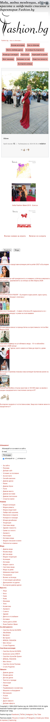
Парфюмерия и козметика (13, 688)
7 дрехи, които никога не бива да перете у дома (27, 348)
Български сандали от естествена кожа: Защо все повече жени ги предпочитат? (25, 405)
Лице (5, 590)
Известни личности (40, 59)
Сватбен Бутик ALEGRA (12, 630)
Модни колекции (9, 504)
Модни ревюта (8, 507)
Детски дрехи (8, 677)
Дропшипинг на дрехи (11, 582)
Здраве (5, 614)
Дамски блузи (8, 486)
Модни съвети (8, 564)
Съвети (6, 611)
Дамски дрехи (8, 481)
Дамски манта (8, 491)
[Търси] (42, 3)
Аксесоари (25, 54)
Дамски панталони (10, 496)
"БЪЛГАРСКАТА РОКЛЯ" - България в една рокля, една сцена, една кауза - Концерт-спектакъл (23, 296)
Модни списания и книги (12, 540)
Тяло (5, 603)
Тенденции (7, 522)
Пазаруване (7, 575)
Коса (5, 593)
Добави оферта (9, 703)
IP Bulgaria (31, 718)
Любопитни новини (10, 543)
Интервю (6, 562)
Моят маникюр (8, 59)
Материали (7, 693)
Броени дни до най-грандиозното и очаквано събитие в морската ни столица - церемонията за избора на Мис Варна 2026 (25, 279)
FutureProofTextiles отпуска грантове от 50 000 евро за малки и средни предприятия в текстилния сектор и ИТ (23, 389)
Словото (22, 718)
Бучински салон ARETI (11, 654)
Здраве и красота (9, 528)
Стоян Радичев (9, 645)
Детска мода (7, 554)
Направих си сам (23, 59)
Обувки (5, 685)
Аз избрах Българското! (35, 50)
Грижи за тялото (9, 530)
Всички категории (17, 45)
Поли (5, 488)
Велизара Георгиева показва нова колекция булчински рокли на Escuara (24, 373)
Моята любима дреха (14, 50)
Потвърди (7, 455)
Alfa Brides (7, 632)
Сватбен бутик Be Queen (12, 656)
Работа (6, 698)
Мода (17, 250)
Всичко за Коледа (9, 577)
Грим (5, 596)
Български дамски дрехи (12, 585)
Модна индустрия (9, 510)
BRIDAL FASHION (9, 640)
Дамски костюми (9, 493)
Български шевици (25, 64)
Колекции (6, 559)
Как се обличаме (15, 40)
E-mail (4, 451)
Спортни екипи (8, 499)
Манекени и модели (10, 515)
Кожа (5, 598)
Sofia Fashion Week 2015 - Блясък (25, 205)
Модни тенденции (10, 556)
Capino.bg (12, 720)
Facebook (15, 714)
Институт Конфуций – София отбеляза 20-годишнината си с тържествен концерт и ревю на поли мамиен (23, 312)
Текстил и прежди (9, 680)
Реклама (6, 468)
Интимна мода (8, 538)
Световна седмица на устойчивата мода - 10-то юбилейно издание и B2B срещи (22, 344)
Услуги (5, 695)
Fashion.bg (4, 40)
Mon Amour (7, 643)
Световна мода (9, 525)
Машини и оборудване (11, 690)
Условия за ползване (11, 473)
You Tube (37, 714)
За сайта (6, 465)
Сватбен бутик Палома (11, 664)
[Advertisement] (25, 425)
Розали (15, 718)
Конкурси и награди (10, 517)
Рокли (5, 483)
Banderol (6, 635)
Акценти (7, 250)
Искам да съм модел (10, 54)
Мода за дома (8, 569)
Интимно (6, 619)
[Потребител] (47, 3)
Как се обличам (33, 45)
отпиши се (22, 458)
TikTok (22, 714)
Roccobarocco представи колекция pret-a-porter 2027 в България (24, 264)
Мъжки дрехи (8, 675)
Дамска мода (8, 549)
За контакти (7, 476)
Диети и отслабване (10, 616)
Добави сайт (7, 470)
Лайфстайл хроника (10, 512)
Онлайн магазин (9, 478)
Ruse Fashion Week (10, 624)
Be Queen (6, 638)
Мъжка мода (7, 551)
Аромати (6, 533)
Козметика (7, 606)
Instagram (29, 714)
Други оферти (8, 700)
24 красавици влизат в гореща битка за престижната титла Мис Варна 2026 (24, 328)
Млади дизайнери (10, 520)
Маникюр (6, 601)
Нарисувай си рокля (39, 54)
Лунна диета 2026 (10, 621)
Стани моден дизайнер (12, 580)
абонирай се (9, 458)
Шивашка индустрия (10, 572)
